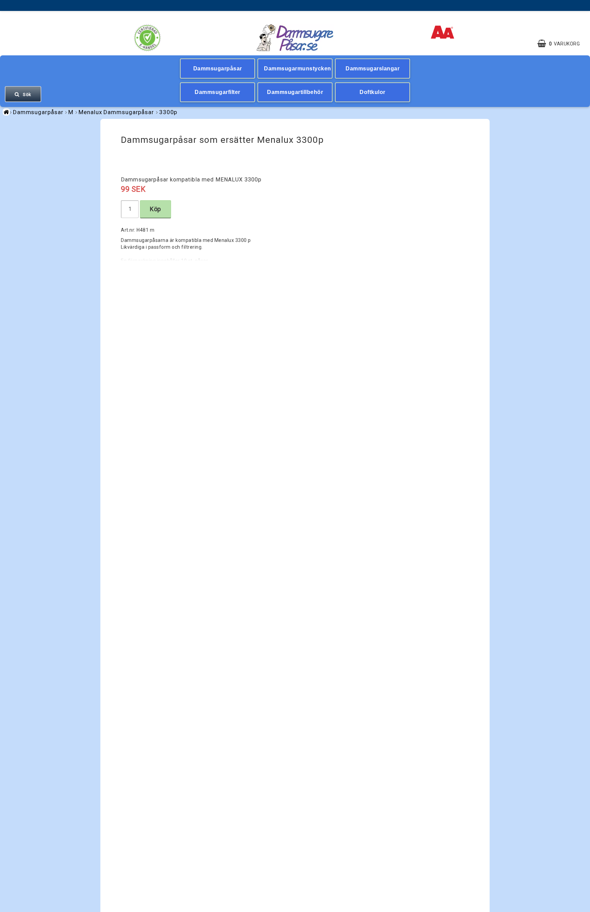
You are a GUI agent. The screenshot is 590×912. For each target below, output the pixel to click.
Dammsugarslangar (372, 68)
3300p (168, 112)
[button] (562, 43)
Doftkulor (372, 92)
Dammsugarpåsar (217, 68)
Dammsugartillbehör (295, 92)
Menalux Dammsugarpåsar (116, 112)
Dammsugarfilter (217, 92)
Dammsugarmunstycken (297, 68)
